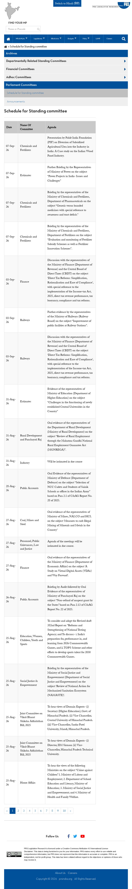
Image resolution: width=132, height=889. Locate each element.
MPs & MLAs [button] (20, 38)
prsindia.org (65, 879)
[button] (8, 38)
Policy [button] (85, 38)
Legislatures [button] (38, 38)
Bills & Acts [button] (55, 38)
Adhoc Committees (18, 77)
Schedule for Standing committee (25, 93)
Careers (72, 873)
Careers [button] (109, 38)
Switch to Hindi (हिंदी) (67, 3)
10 (64, 810)
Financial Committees (20, 69)
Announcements (16, 101)
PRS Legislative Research (35, 848)
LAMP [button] (98, 38)
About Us (60, 873)
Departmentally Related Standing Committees (36, 61)
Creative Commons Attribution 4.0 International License (85, 848)
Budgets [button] (71, 38)
